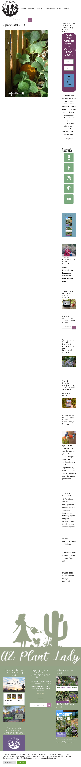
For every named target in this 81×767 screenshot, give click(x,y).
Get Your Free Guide (69, 80)
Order (59, 670)
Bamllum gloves (68, 470)
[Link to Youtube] (11, 42)
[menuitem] (5, 8)
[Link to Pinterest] (5, 42)
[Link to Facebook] (2, 42)
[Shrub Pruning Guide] (14, 714)
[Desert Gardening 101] (14, 699)
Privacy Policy (69, 138)
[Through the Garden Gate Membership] (14, 684)
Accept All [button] (21, 762)
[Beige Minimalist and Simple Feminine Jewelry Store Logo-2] (14, 746)
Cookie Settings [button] (9, 762)
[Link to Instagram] (8, 42)
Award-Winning (68, 704)
